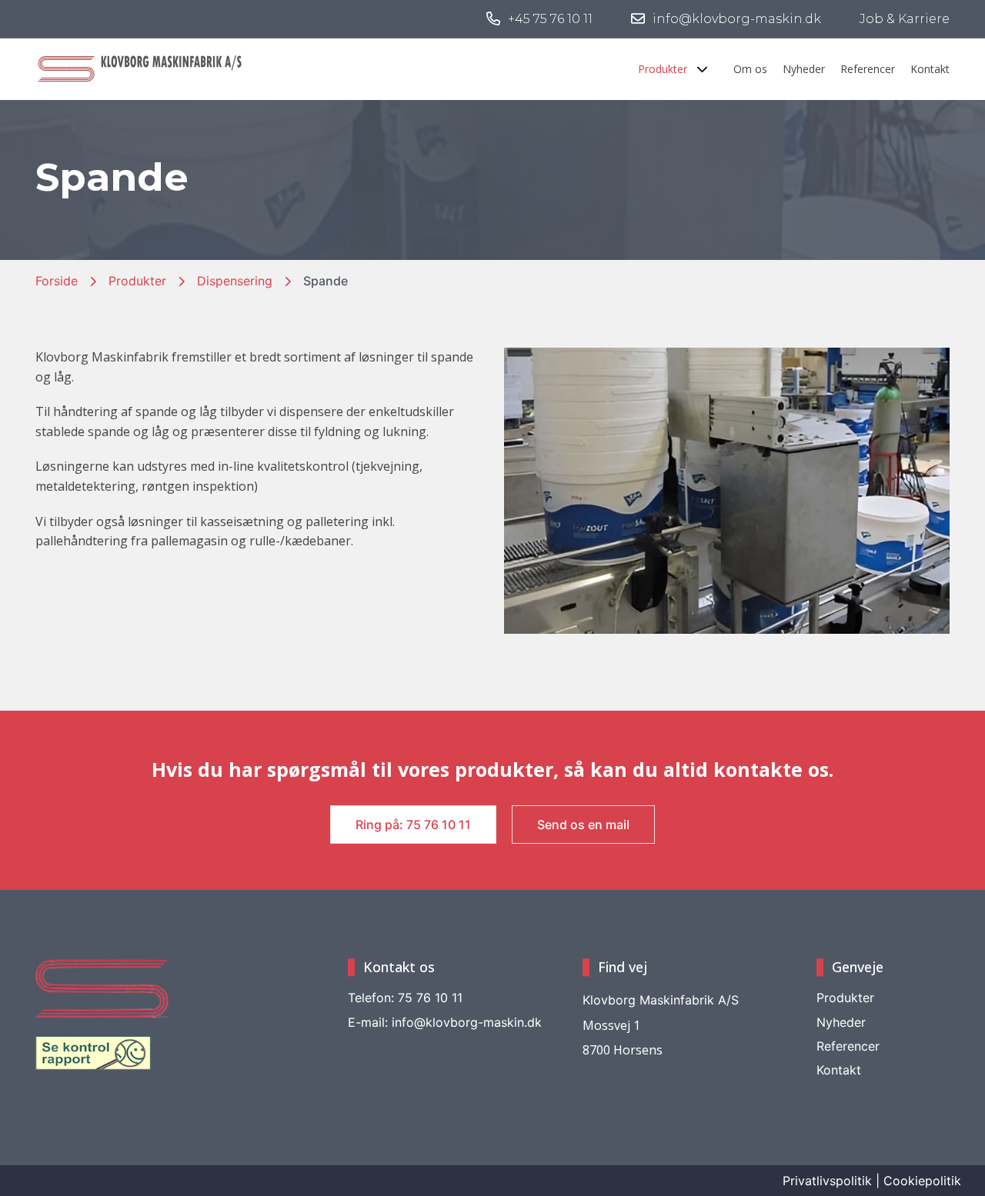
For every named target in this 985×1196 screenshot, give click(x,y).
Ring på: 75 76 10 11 (413, 824)
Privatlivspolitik (827, 1181)
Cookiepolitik (922, 1181)
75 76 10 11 (405, 998)
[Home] (141, 67)
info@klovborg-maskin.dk (445, 1022)
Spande (325, 281)
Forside (56, 281)
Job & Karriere (905, 19)
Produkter (137, 281)
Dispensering (234, 281)
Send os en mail (583, 824)
